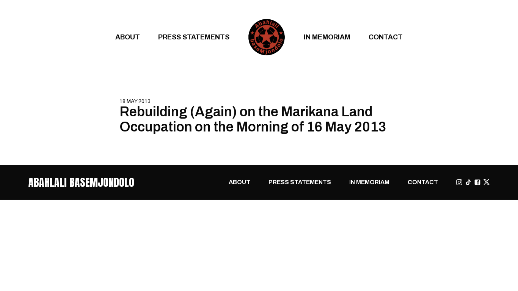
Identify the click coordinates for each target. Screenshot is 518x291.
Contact (386, 37)
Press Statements (193, 37)
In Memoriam (327, 37)
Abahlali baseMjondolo (81, 182)
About (127, 37)
